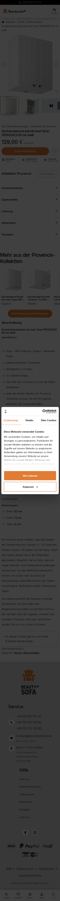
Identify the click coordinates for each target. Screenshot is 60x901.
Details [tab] (29, 420)
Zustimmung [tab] (11, 420)
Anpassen (28, 486)
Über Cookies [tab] (48, 420)
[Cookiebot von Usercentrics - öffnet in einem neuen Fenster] (42, 411)
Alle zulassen (30, 475)
